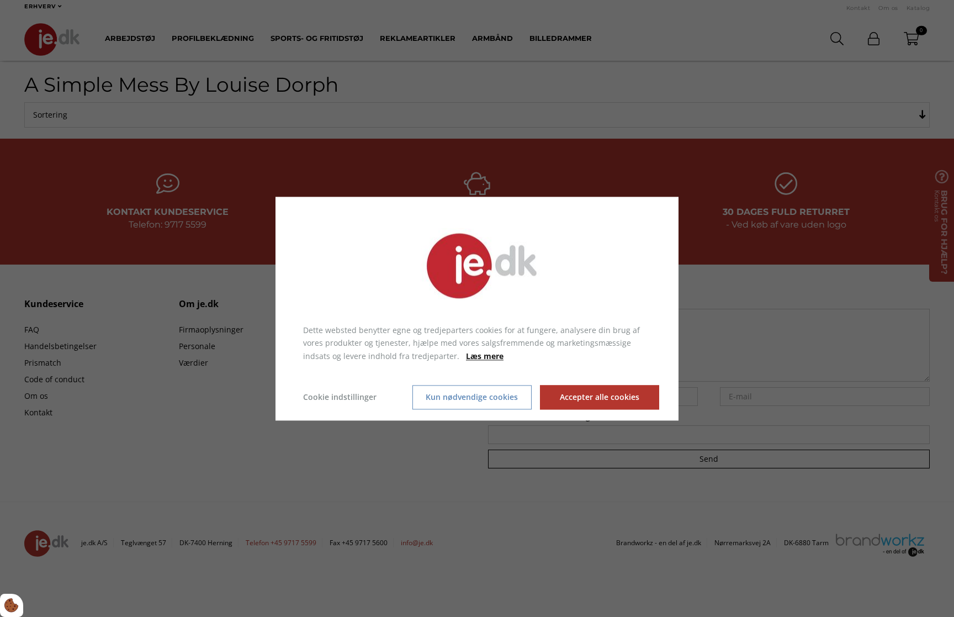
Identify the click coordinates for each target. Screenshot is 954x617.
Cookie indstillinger (340, 397)
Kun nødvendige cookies (472, 397)
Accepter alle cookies (599, 397)
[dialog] (477, 308)
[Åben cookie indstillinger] (11, 605)
